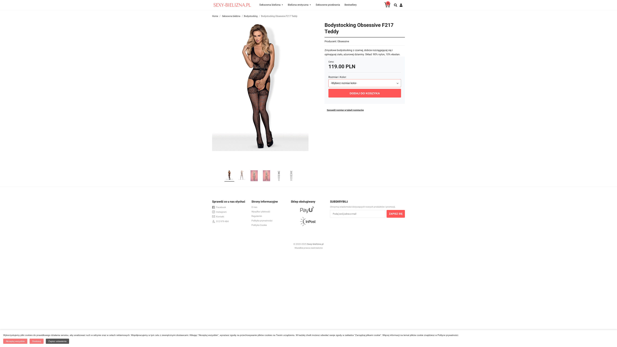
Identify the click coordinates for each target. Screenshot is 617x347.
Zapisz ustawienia (57, 341)
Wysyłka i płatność (260, 211)
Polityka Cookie (259, 225)
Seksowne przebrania (328, 4)
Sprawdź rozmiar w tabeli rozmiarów (345, 110)
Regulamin (256, 216)
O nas (254, 207)
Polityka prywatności (261, 220)
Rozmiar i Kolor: (337, 77)
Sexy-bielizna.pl (315, 244)
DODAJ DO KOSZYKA (365, 93)
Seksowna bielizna (231, 16)
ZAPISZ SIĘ (395, 213)
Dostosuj (36, 341)
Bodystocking (251, 16)
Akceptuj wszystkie (15, 341)
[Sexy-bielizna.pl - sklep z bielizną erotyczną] (232, 4)
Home (215, 16)
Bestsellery (350, 4)
